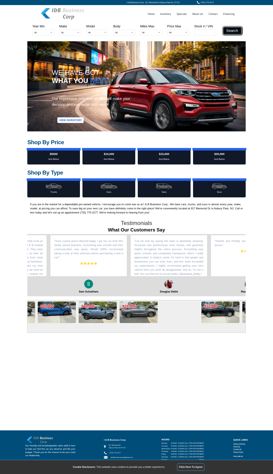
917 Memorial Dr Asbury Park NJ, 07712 (162, 2)
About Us (197, 13)
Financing (228, 13)
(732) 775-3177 (207, 2)
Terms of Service (239, 444)
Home (151, 13)
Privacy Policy (238, 452)
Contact (213, 13)
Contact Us (237, 449)
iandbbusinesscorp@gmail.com (121, 457)
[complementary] (263, 464)
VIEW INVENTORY (70, 120)
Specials (182, 13)
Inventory (165, 13)
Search (232, 31)
